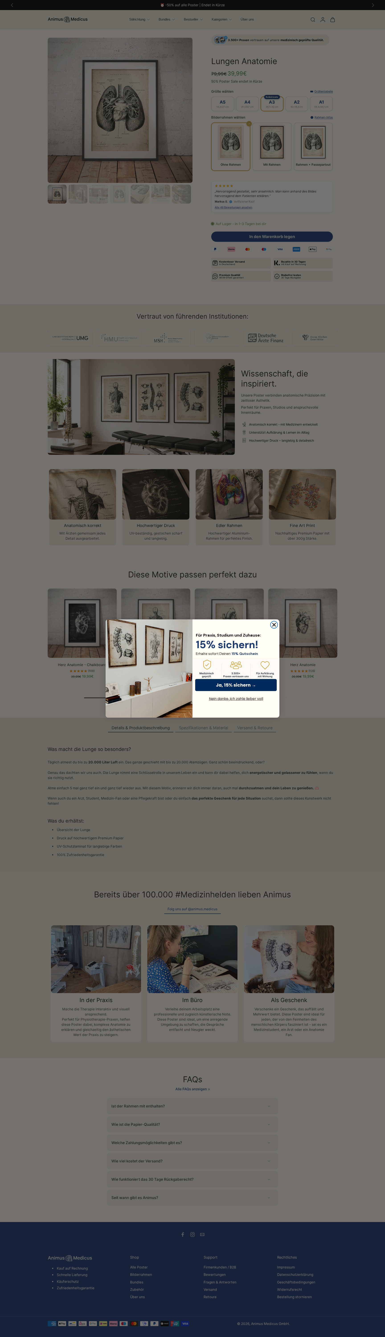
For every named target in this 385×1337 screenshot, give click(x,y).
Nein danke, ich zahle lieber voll (236, 698)
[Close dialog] (274, 624)
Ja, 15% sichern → (236, 685)
